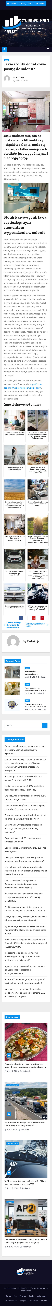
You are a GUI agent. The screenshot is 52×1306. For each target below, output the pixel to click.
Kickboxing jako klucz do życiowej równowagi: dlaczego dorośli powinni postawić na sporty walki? (22, 956)
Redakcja (20, 78)
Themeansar (26, 1291)
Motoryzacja (13, 1085)
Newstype (41, 1288)
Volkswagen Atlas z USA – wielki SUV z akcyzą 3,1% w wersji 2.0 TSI (25, 1182)
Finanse (23, 1296)
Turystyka (34, 1301)
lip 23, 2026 (13, 1247)
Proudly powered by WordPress (17, 1288)
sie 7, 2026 (12, 1130)
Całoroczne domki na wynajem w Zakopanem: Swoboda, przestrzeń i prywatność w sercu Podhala (21, 884)
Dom (6, 60)
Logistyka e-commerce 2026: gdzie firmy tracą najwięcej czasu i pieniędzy (26, 1241)
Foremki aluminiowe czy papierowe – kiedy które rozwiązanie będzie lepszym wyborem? (25, 750)
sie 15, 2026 (13, 1071)
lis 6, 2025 (30, 693)
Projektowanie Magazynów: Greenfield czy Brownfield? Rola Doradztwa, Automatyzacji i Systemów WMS (26, 943)
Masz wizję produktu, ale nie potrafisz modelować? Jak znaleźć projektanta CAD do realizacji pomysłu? (25, 993)
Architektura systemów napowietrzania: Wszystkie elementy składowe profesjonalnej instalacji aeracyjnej (26, 871)
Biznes (10, 1202)
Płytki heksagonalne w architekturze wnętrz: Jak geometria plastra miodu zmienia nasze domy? (26, 930)
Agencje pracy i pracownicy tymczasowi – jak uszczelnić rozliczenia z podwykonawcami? (25, 970)
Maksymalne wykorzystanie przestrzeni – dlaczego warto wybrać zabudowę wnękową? (24, 828)
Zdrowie (43, 1301)
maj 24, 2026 (31, 677)
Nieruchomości (11, 1301)
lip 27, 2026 (13, 1188)
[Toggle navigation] (48, 49)
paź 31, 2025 (30, 709)
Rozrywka (23, 1301)
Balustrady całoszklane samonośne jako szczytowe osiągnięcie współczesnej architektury (24, 897)
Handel (31, 1296)
